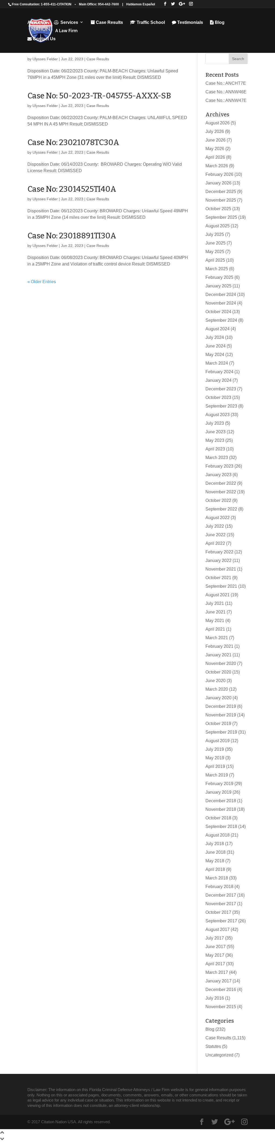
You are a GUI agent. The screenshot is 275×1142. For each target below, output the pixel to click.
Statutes (213, 1046)
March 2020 (216, 689)
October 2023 (218, 397)
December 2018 (220, 801)
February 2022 (219, 552)
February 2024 (219, 371)
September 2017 (221, 921)
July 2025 (214, 234)
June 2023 (215, 432)
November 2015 (220, 1006)
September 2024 (221, 320)
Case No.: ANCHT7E (225, 83)
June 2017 (215, 946)
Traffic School (150, 22)
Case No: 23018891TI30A (71, 236)
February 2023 (219, 466)
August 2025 (217, 226)
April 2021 (215, 629)
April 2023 (215, 449)
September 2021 (221, 586)
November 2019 (220, 715)
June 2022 (215, 535)
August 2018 (217, 835)
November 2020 (220, 663)
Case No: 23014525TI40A (71, 189)
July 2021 (214, 603)
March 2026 (216, 166)
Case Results (109, 22)
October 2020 (218, 672)
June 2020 (215, 680)
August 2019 (217, 740)
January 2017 (218, 981)
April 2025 (215, 260)
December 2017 (220, 895)
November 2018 (220, 809)
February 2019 (219, 783)
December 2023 (220, 389)
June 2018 (215, 852)
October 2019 (218, 723)
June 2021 (215, 612)
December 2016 (220, 989)
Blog (219, 22)
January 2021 (218, 655)
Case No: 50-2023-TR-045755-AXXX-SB (99, 96)
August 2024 (217, 329)
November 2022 (220, 492)
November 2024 (220, 303)
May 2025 (214, 251)
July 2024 (214, 337)
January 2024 (218, 380)
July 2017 (214, 938)
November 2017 (220, 903)
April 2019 (215, 766)
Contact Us (44, 38)
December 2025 (220, 191)
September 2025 (221, 217)
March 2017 (216, 972)
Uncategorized (219, 1055)
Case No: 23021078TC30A (73, 142)
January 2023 (218, 474)
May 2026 (214, 148)
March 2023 (216, 457)
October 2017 (218, 912)
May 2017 (214, 955)
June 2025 (215, 243)
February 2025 (219, 277)
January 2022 (218, 560)
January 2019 (218, 792)
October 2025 (218, 208)
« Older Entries (41, 281)
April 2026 (215, 157)
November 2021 (220, 569)
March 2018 (216, 878)
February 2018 (219, 886)
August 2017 (217, 929)
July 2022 (214, 526)
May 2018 (214, 861)
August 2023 (217, 414)
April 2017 (215, 964)
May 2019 (214, 758)
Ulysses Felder (45, 59)
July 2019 (214, 749)
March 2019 (216, 775)
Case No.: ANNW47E (226, 100)
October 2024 (218, 311)
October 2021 (218, 577)
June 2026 (215, 140)
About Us (37, 23)
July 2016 (214, 998)
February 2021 (219, 646)
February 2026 (219, 174)
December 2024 (220, 294)
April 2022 (215, 543)
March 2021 (216, 637)
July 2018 (214, 843)
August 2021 (217, 595)
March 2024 (216, 363)
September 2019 (221, 732)
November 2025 (220, 200)
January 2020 (218, 698)
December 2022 (220, 483)
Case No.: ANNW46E (226, 92)
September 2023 (221, 406)
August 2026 (217, 123)
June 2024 (215, 346)
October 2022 (218, 500)
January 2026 (218, 183)
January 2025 (218, 286)
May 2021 (214, 620)
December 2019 (220, 706)
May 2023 (214, 440)
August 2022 (217, 517)
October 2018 (218, 818)
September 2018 (221, 826)
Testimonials (189, 22)
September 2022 (221, 509)
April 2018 (215, 869)
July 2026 (214, 131)
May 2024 (214, 354)
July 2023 (214, 423)
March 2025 (216, 269)
